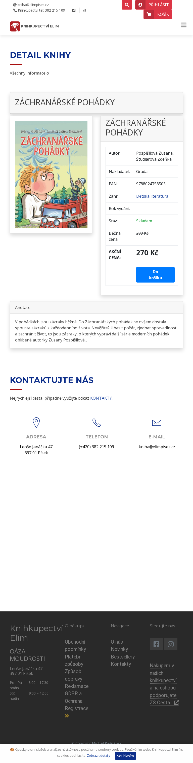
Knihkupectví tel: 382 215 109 (41, 10)
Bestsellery (123, 657)
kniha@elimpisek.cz (33, 4)
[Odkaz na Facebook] (73, 10)
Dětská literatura (152, 196)
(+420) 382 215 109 (96, 446)
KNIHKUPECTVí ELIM (39, 26)
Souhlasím (125, 755)
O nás (117, 642)
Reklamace (76, 686)
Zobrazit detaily (98, 755)
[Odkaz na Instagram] (84, 10)
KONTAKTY (101, 398)
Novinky (119, 649)
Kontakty (121, 664)
